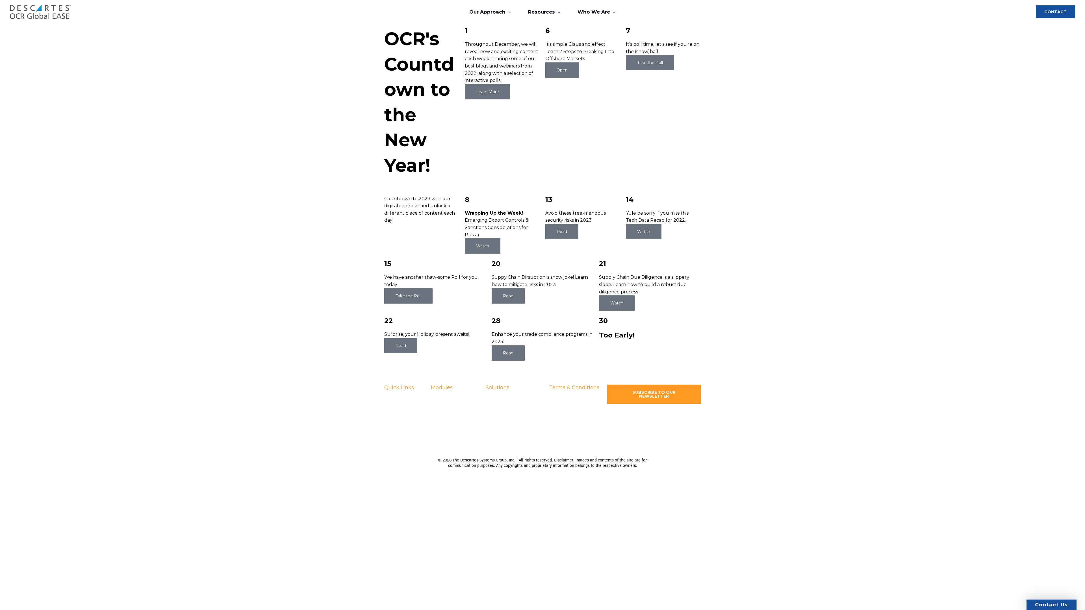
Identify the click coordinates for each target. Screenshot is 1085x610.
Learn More (487, 91)
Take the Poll (650, 62)
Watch (482, 246)
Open (562, 70)
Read (562, 231)
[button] (508, 12)
